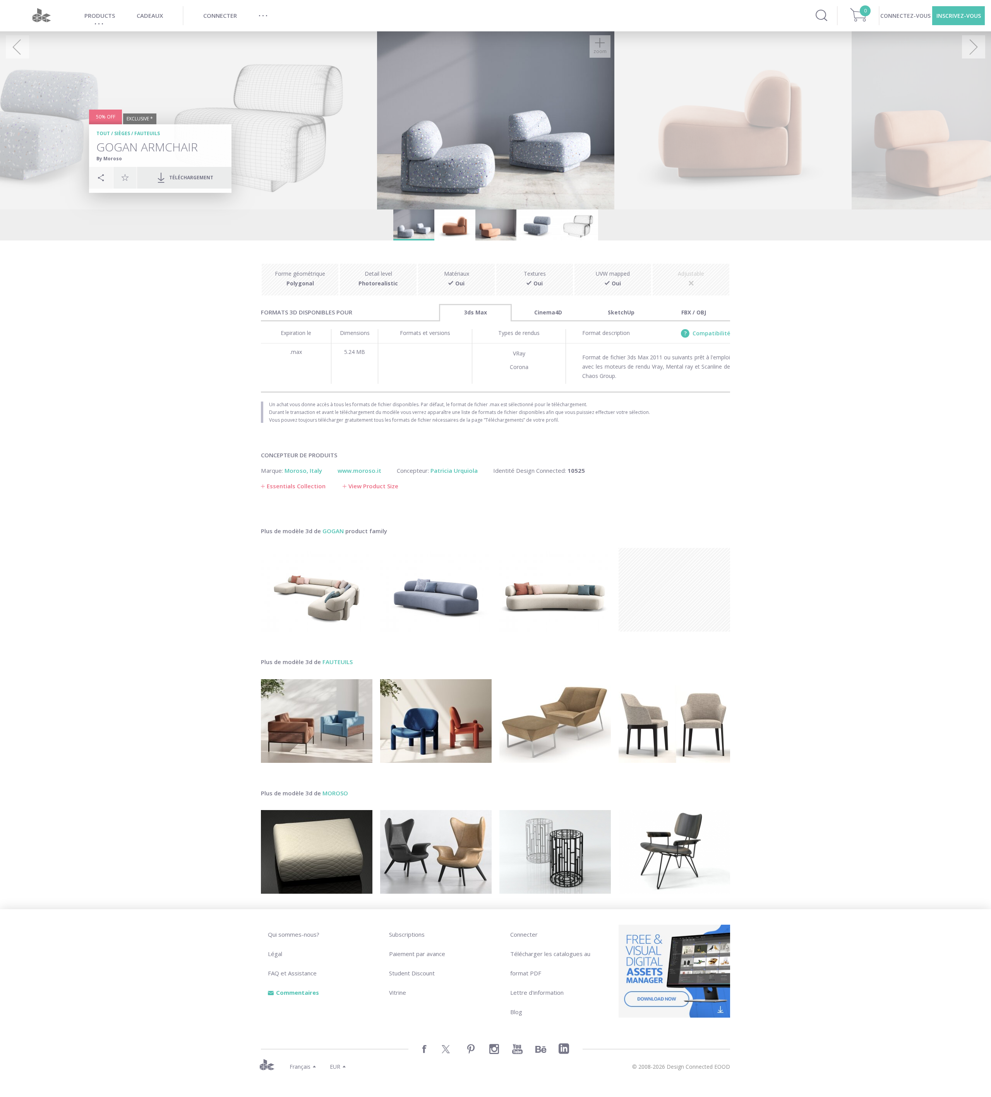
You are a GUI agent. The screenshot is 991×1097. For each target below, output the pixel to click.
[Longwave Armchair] (436, 852)
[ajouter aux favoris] (125, 177)
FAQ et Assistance (292, 973)
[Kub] (555, 852)
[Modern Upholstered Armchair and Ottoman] (555, 721)
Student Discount (412, 973)
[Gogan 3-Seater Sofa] (555, 590)
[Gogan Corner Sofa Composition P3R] (316, 590)
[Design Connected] (41, 15)
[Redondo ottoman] (316, 852)
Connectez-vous (905, 15)
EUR (335, 1066)
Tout (103, 133)
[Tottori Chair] (436, 721)
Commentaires (297, 992)
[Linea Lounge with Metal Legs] (316, 721)
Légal (275, 954)
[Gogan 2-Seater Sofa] (436, 590)
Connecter (524, 934)
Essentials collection (296, 486)
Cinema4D (548, 312)
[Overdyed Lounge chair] (674, 852)
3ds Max (475, 312)
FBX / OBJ (693, 312)
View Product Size (373, 486)
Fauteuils (147, 133)
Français (300, 1066)
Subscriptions (407, 934)
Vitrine (397, 992)
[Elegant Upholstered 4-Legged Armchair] (674, 721)
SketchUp (621, 312)
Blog (516, 1012)
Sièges (122, 133)
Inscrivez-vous (958, 15)
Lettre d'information (537, 992)
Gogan (333, 531)
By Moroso (109, 158)
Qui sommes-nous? (293, 934)
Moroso (335, 793)
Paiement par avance (417, 954)
